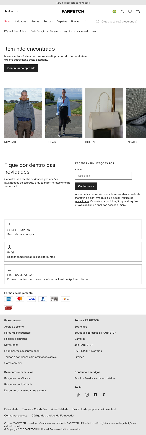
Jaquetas (67, 31)
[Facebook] (95, 395)
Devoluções (11, 344)
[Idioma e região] (114, 11)
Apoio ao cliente (14, 326)
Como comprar (18, 230)
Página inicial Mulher (15, 31)
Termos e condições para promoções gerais (30, 357)
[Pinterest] (104, 395)
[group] (23, 118)
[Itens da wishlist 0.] (130, 11)
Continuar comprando (21, 68)
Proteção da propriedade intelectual (94, 409)
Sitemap (79, 357)
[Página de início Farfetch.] (73, 11)
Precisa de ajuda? (20, 275)
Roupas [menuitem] (48, 21)
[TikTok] (78, 395)
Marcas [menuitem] (34, 21)
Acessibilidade (59, 409)
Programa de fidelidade (18, 384)
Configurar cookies (15, 415)
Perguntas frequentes (17, 332)
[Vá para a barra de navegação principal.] (86, 21)
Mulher (9, 11)
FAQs (11, 252)
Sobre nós (80, 326)
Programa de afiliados (17, 378)
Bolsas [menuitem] (75, 21)
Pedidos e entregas (15, 338)
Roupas (54, 31)
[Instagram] (87, 395)
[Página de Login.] (122, 11)
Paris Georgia (38, 31)
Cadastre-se (86, 186)
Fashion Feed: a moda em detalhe (94, 378)
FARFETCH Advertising (88, 350)
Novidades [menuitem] (20, 21)
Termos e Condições (34, 409)
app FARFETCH (83, 344)
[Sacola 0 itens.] (138, 11)
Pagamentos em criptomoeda (22, 350)
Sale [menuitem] (6, 21)
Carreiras (79, 338)
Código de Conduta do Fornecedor (53, 415)
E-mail (78, 169)
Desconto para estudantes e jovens (25, 390)
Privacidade (11, 409)
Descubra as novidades (77, 3)
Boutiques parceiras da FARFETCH (95, 332)
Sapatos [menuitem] (62, 21)
